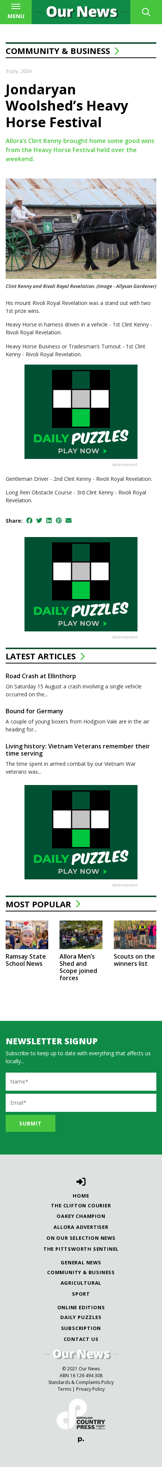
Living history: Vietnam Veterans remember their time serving (78, 749)
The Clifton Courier (81, 1205)
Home (81, 1196)
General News (81, 1262)
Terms (64, 1389)
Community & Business (58, 50)
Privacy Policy (90, 1389)
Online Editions (81, 1307)
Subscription (81, 1328)
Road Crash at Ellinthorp (41, 676)
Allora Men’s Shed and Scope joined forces (78, 967)
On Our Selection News (81, 1238)
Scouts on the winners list (134, 960)
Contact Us (81, 1339)
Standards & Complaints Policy (81, 1382)
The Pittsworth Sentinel (81, 1248)
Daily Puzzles (80, 1317)
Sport (81, 1293)
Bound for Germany (34, 711)
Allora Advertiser (81, 1227)
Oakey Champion (81, 1216)
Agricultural (81, 1282)
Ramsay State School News (26, 960)
